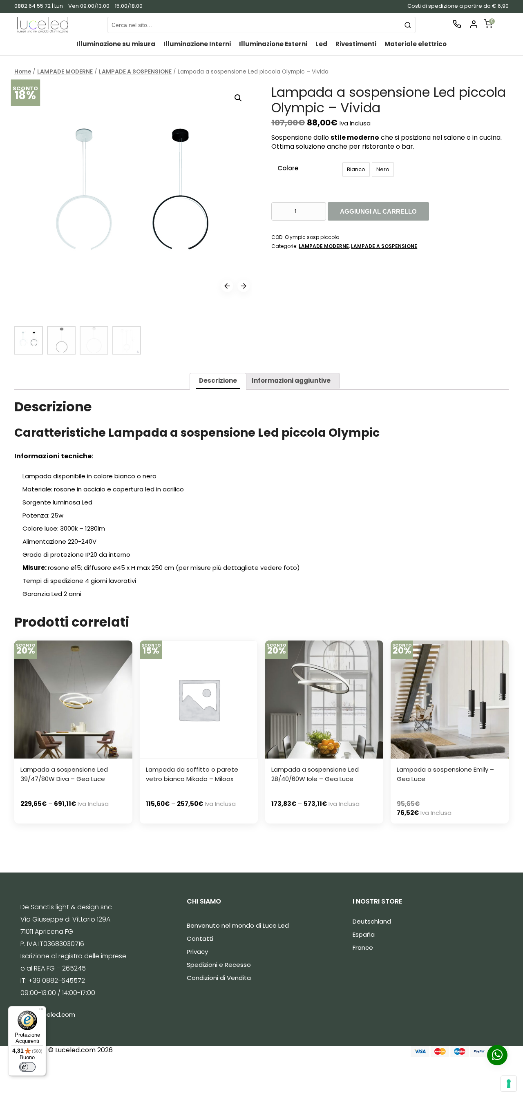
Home (22, 72)
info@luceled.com (47, 1014)
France (363, 947)
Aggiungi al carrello (378, 211)
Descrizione (218, 380)
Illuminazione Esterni (273, 44)
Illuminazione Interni (197, 44)
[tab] (218, 381)
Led (321, 44)
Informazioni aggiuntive (291, 380)
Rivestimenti (355, 44)
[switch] (27, 1067)
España (364, 934)
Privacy (197, 951)
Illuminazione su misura (115, 44)
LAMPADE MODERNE (65, 72)
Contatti (200, 938)
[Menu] (41, 1011)
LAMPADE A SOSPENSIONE (135, 72)
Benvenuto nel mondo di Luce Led (238, 925)
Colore (287, 168)
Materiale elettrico (415, 44)
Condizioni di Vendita (219, 977)
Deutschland (372, 921)
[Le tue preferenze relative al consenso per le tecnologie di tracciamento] (508, 1083)
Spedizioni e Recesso (219, 964)
